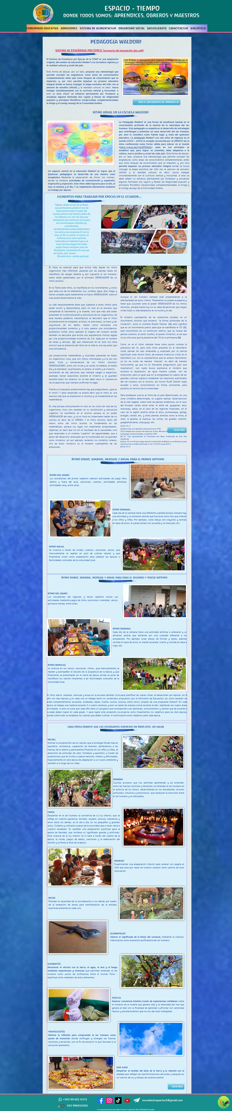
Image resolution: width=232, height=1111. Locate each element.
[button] (158, 481)
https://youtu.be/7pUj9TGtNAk (136, 147)
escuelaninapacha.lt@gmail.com (162, 1100)
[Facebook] (100, 1100)
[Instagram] (109, 1100)
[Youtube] (127, 1100)
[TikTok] (118, 1100)
